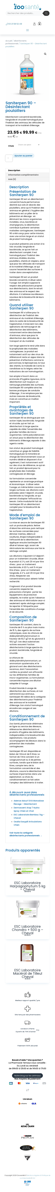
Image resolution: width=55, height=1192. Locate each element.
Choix (11, 146)
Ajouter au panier (23, 155)
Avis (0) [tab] (12, 179)
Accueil (9, 41)
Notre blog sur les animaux (27, 1075)
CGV (33, 1178)
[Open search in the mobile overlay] (28, 13)
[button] (45, 54)
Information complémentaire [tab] (23, 174)
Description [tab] (14, 170)
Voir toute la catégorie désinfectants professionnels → (25, 834)
